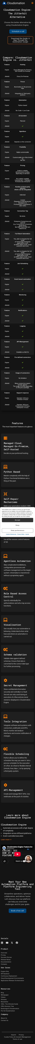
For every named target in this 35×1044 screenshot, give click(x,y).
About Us (4, 1018)
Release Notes (6, 959)
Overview (4, 953)
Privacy (21, 1035)
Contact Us (4, 1020)
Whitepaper (5, 995)
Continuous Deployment (9, 976)
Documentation (6, 962)
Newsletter (4, 1002)
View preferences (17, 530)
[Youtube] (8, 944)
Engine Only (5, 971)
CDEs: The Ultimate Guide (9, 1004)
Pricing (3, 955)
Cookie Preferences (11, 534)
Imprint (27, 534)
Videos (3, 997)
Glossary (4, 999)
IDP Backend (5, 973)
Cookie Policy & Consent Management (17, 1037)
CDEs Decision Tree (7, 1006)
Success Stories (6, 957)
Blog (2, 992)
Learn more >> (6, 840)
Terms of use (17, 1039)
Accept (17, 520)
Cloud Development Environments (12, 978)
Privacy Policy (20, 534)
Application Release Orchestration (12, 980)
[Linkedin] (3, 944)
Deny (17, 525)
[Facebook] (18, 944)
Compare (4, 964)
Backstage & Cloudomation (10, 1008)
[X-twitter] (13, 944)
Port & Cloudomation (8, 1011)
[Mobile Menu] (32, 3)
